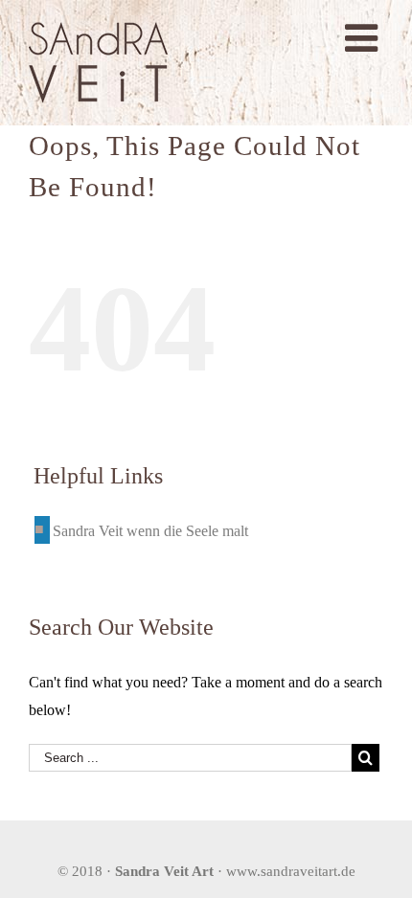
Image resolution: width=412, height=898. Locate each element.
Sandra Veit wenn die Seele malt (150, 531)
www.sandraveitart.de (290, 871)
